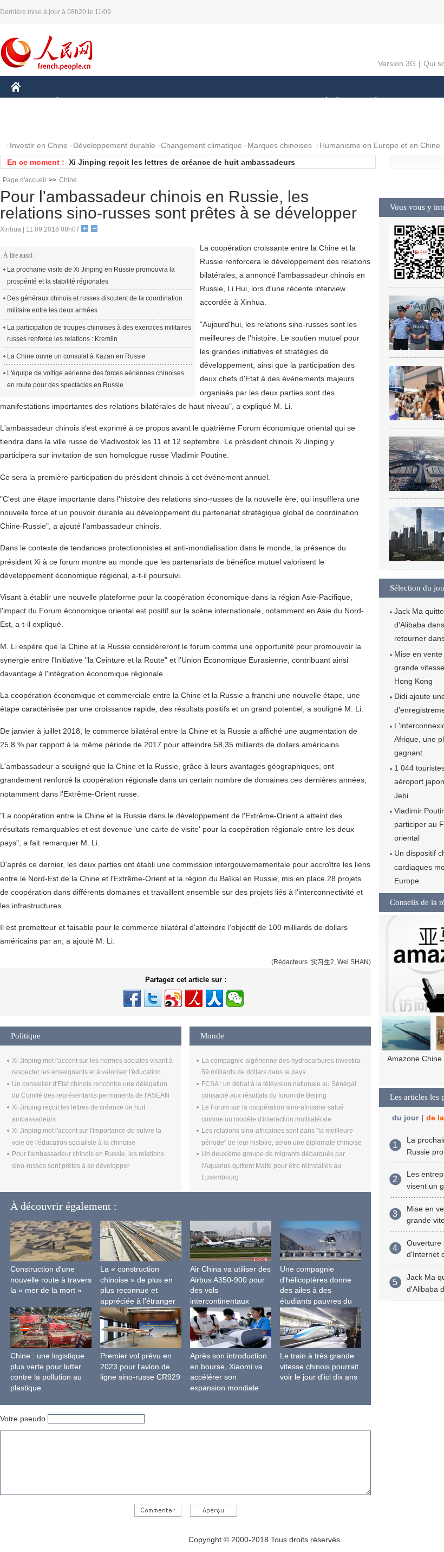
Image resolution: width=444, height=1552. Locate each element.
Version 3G (397, 63)
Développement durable (114, 145)
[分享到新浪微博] (173, 998)
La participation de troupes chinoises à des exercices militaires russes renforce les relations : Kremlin (99, 333)
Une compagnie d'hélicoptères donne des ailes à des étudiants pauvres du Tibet (316, 1290)
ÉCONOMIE (77, 102)
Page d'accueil (24, 180)
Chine (68, 180)
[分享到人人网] (214, 998)
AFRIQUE (174, 102)
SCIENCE (222, 102)
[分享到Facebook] (132, 998)
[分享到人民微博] (194, 998)
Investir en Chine (39, 145)
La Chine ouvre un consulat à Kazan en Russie (76, 356)
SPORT (414, 102)
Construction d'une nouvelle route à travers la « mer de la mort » (51, 1279)
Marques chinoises (279, 145)
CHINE (29, 102)
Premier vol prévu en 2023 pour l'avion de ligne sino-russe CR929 (140, 1366)
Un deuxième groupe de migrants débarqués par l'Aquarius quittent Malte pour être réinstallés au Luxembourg (273, 1165)
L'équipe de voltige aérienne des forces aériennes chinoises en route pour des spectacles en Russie (95, 379)
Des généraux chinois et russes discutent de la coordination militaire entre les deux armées (94, 304)
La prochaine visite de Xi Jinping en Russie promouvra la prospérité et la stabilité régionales (91, 275)
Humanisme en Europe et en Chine (379, 145)
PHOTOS (33, 124)
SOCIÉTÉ (321, 102)
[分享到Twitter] (152, 998)
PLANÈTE (370, 102)
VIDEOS (78, 124)
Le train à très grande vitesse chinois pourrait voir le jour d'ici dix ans (319, 1366)
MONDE (128, 102)
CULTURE (272, 102)
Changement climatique (201, 145)
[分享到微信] (235, 998)
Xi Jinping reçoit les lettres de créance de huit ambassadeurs (182, 162)
